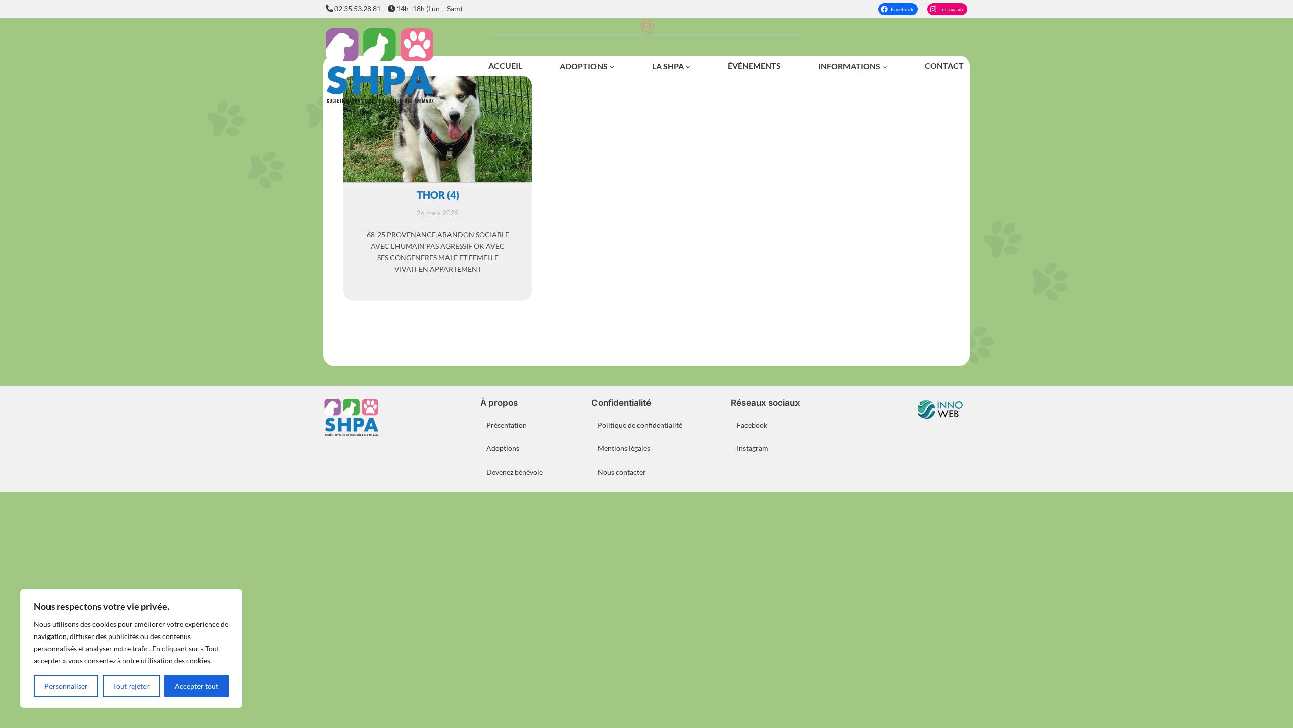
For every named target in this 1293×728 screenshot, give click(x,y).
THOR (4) (438, 195)
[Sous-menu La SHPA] (688, 66)
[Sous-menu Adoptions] (612, 66)
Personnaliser (66, 685)
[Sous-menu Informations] (884, 66)
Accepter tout (196, 685)
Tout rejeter (131, 685)
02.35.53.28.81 (357, 8)
